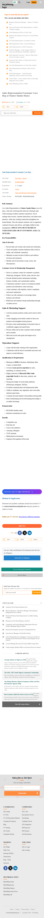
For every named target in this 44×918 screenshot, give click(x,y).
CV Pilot (5, 815)
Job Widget (6, 847)
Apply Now (22, 526)
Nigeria (16, 2)
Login (28, 2)
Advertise (6, 863)
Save (8, 106)
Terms (32, 909)
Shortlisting (25, 818)
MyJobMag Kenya (8, 885)
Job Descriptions (27, 834)
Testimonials (7, 856)
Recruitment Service (28, 815)
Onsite (25, 178)
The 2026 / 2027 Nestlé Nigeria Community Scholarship (21, 672)
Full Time (18, 178)
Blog (4, 824)
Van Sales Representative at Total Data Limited (22, 65)
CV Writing (6, 828)
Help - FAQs (7, 860)
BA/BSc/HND (19, 182)
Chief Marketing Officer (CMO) (18, 84)
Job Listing (6, 811)
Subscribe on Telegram (22, 558)
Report (35, 539)
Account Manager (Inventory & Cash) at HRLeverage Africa (22, 643)
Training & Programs (9, 821)
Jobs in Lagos (26, 847)
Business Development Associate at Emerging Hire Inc (21, 629)
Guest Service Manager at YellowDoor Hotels (18, 633)
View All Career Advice (22, 704)
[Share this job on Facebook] (20, 533)
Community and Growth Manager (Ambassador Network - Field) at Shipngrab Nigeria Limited (22, 625)
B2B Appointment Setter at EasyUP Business (22, 44)
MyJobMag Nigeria (9, 888)
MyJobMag (35, 912)
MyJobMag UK (7, 894)
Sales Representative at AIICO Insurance (21, 47)
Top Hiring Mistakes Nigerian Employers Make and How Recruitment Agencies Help (22, 682)
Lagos (17, 189)
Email (21, 106)
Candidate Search (27, 821)
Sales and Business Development (25, 193)
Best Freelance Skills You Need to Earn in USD (18, 694)
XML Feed (6, 850)
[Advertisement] (22, 142)
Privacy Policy (25, 909)
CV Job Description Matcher (11, 818)
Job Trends (6, 831)
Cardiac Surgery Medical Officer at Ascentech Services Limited (23, 647)
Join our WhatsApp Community (22, 569)
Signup (34, 2)
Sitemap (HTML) (8, 853)
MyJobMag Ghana (8, 882)
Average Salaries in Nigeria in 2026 (15, 660)
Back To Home (22, 575)
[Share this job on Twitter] (25, 533)
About (11, 909)
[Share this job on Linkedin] (29, 533)
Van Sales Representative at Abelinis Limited (22, 40)
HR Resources (26, 828)
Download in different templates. (29, 517)
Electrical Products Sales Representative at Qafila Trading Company (22, 616)
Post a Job (25, 811)
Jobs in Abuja (26, 850)
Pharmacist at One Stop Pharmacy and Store (18, 621)
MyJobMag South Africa (10, 891)
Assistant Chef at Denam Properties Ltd (16, 607)
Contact (17, 909)
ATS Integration (26, 824)
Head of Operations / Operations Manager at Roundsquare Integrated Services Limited (22, 611)
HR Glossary (25, 831)
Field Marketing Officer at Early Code (20, 32)
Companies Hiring (8, 834)
